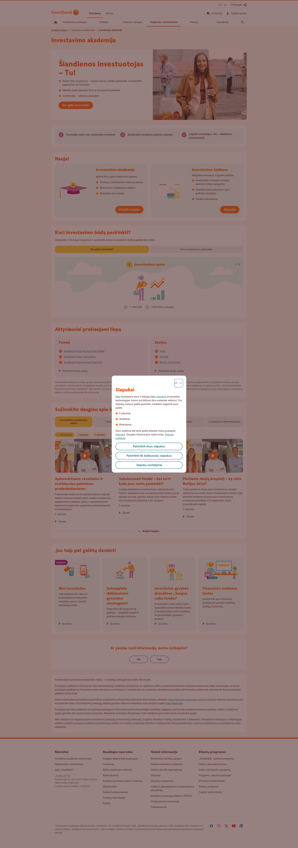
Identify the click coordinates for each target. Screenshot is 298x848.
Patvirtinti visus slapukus (149, 446)
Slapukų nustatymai (149, 465)
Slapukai (120, 434)
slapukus (161, 396)
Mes (117, 396)
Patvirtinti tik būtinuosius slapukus (149, 456)
